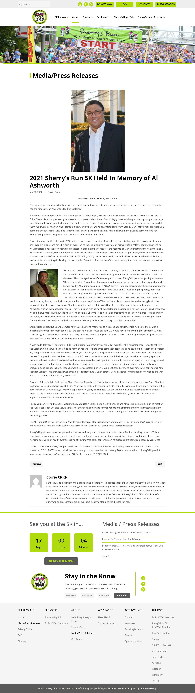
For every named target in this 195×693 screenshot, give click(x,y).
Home (21, 617)
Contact (144, 4)
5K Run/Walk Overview (163, 617)
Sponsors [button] (88, 17)
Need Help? (104, 617)
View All (106, 556)
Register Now (61, 561)
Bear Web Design (148, 688)
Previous (37, 464)
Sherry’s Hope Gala (124, 17)
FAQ (124, 4)
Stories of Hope (106, 623)
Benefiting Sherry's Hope (81, 619)
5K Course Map (159, 650)
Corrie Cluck (54, 192)
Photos (155, 680)
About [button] (75, 17)
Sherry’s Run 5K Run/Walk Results (161, 625)
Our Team (76, 639)
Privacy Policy (25, 629)
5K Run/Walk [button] (61, 17)
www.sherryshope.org (105, 450)
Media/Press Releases (29, 623)
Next (159, 464)
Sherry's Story (78, 627)
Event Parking (159, 656)
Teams (128, 635)
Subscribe (122, 595)
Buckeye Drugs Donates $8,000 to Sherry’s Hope (126, 532)
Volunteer (130, 623)
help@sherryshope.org (73, 450)
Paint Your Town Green (163, 645)
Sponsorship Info (53, 617)
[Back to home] (39, 17)
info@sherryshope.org (112, 446)
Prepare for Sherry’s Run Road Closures (122, 539)
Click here (145, 421)
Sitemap (22, 641)
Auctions (156, 662)
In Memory (157, 674)
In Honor (156, 668)
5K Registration (166, 4)
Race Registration (134, 629)
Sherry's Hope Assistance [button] (151, 17)
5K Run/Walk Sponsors (56, 623)
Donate (128, 617)
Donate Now (104, 4)
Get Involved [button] (103, 17)
